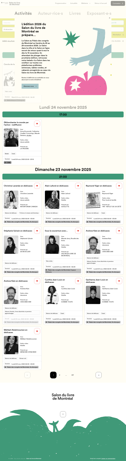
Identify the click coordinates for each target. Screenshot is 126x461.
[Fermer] (110, 18)
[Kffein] (63, 396)
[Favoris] (37, 124)
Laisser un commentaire (108, 458)
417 (72, 375)
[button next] (99, 375)
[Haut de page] (63, 414)
